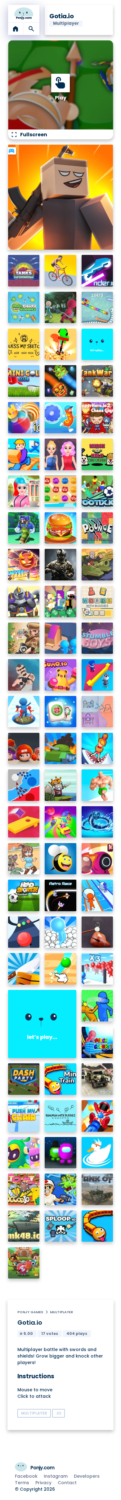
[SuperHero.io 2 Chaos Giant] (97, 418)
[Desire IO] (24, 675)
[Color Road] (24, 932)
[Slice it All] (24, 969)
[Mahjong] (60, 712)
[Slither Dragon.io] (60, 381)
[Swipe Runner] (60, 270)
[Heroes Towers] (24, 601)
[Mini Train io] (60, 1079)
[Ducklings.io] (97, 1153)
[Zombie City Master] (24, 859)
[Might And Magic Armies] (97, 344)
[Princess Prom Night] (60, 454)
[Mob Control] (97, 969)
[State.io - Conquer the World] (24, 785)
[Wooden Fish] (97, 932)
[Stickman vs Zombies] (24, 638)
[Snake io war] (97, 307)
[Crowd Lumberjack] (60, 638)
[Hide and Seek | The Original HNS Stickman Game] (97, 675)
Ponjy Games (30, 1312)
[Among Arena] (60, 1153)
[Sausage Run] (60, 418)
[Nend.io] (60, 601)
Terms (22, 1483)
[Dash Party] (24, 1079)
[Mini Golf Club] (24, 381)
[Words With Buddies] (97, 601)
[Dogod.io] (24, 1189)
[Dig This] (60, 969)
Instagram (56, 1476)
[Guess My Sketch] (24, 344)
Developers (87, 1476)
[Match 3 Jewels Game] (60, 491)
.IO (58, 1413)
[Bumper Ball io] (24, 418)
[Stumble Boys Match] (97, 638)
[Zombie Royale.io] (60, 1189)
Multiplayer (61, 1312)
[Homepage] (24, 13)
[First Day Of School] (24, 491)
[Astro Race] (60, 895)
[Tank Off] (97, 1189)
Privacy (43, 1483)
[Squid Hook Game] (60, 307)
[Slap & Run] (97, 1005)
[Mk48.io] (24, 1226)
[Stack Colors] (97, 1042)
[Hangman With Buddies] (60, 1116)
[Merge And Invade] (60, 932)
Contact (67, 1483)
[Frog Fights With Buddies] (24, 307)
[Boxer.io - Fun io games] (24, 748)
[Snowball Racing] (97, 895)
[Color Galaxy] (60, 822)
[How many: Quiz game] (97, 748)
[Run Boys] (24, 1153)
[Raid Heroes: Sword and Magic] (60, 785)
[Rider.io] (97, 270)
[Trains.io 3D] (97, 1226)
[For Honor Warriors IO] (42, 1024)
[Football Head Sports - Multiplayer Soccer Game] (24, 895)
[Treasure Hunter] (60, 344)
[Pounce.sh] (97, 528)
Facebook (26, 1476)
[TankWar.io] (97, 381)
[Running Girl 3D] (24, 454)
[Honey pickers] (60, 859)
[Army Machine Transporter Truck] (97, 1079)
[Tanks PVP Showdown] (24, 270)
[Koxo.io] (97, 859)
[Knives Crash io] (24, 564)
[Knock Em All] (97, 1116)
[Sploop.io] (60, 1226)
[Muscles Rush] (97, 785)
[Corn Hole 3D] (24, 822)
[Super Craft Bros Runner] (24, 528)
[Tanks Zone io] (60, 748)
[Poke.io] (24, 1263)
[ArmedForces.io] (60, 564)
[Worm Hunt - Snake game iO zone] (97, 822)
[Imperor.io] (97, 712)
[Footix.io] (97, 491)
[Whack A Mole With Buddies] (97, 454)
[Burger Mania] (60, 528)
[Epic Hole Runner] (24, 712)
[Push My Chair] (24, 1116)
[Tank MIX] (97, 564)
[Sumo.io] (60, 675)
